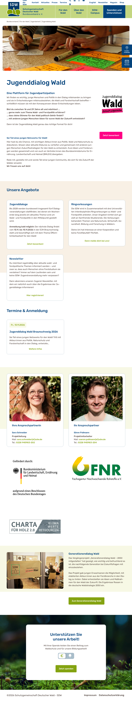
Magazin (113, 2)
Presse (54, 2)
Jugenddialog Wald (49, 21)
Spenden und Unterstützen (114, 11)
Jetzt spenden (66, 668)
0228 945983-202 (25, 442)
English (92, 2)
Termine (63, 2)
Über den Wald (79, 11)
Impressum (90, 695)
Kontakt (35, 2)
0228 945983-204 (87, 442)
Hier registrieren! (35, 295)
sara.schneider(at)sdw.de (29, 439)
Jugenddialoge (18, 204)
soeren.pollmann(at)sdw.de (92, 439)
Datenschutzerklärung (111, 695)
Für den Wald (63, 11)
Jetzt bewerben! (111, 135)
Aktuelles (45, 2)
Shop (122, 2)
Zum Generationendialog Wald (86, 601)
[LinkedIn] (70, 5)
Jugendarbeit (35, 21)
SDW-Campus (95, 11)
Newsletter (103, 2)
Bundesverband (12, 21)
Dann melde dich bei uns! (97, 241)
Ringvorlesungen (81, 204)
